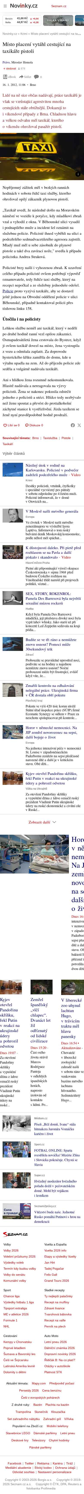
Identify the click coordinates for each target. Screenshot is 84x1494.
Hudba (30, 608)
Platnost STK (53, 1372)
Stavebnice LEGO (18, 1433)
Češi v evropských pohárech (40, 1397)
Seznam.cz (58, 6)
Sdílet (27, 77)
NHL (6, 1326)
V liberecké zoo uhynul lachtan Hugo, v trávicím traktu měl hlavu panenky (71, 1018)
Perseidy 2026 (29, 1390)
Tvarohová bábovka (58, 1314)
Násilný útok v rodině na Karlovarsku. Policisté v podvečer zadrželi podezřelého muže (52, 470)
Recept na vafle (55, 1320)
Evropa (30, 516)
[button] (42, 156)
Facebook (14, 1463)
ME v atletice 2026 (16, 1314)
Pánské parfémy (40, 1447)
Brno (35, 438)
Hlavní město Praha (38, 562)
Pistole (66, 438)
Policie (8, 290)
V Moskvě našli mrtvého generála (52, 511)
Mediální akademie (18, 1467)
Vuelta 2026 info (55, 1250)
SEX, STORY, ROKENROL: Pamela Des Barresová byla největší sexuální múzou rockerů (53, 598)
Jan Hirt (49, 1262)
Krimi (29, 480)
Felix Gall (50, 1274)
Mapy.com (39, 1383)
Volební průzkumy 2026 (19, 1256)
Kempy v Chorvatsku (17, 1342)
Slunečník (41, 1412)
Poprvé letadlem (14, 1348)
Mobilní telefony (57, 1426)
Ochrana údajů (65, 1467)
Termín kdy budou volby (19, 1268)
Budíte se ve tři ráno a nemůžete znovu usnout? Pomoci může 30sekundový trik (51, 644)
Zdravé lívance (54, 1308)
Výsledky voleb (13, 1262)
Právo (6, 62)
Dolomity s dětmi (14, 1372)
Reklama (43, 1463)
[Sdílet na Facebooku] (73, 425)
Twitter (29, 1463)
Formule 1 (10, 1320)
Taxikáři (8, 444)
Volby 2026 (11, 1250)
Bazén (37, 1404)
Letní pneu (67, 1433)
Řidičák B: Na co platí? (59, 1360)
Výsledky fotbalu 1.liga (18, 1302)
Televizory (38, 1440)
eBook (12, 77)
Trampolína (23, 1412)
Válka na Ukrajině (36, 788)
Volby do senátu (14, 1274)
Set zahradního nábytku (23, 1419)
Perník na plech (55, 1326)
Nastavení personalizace (55, 1472)
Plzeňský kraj (34, 700)
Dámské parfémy (45, 1433)
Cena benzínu (51, 1390)
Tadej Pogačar (54, 1268)
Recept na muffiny (56, 1302)
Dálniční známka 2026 (59, 1348)
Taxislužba (50, 438)
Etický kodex (43, 1467)
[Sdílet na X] (79, 425)
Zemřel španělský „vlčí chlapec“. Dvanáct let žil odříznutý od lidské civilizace (41, 1020)
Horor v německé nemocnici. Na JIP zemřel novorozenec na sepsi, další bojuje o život (51, 732)
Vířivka (68, 1419)
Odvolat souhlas (23, 1472)
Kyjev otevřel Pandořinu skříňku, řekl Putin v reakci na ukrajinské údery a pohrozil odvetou (51, 778)
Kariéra (58, 1463)
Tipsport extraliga (15, 1308)
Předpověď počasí (61, 1383)
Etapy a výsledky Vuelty (60, 1256)
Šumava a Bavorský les (19, 1354)
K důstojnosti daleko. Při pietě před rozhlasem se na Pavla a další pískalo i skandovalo (53, 552)
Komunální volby (14, 1280)
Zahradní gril (52, 1419)
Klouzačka (58, 1412)
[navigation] (5, 6)
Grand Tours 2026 (56, 1280)
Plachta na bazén (57, 1404)
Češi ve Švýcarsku (15, 1360)
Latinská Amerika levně (19, 1366)
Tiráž (69, 1463)
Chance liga (11, 1296)
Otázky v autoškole (57, 1366)
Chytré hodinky (59, 1440)
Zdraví (29, 654)
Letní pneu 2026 (55, 1342)
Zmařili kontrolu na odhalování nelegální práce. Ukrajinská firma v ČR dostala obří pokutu (52, 690)
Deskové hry (19, 1440)
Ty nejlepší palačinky (58, 1296)
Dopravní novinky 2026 (60, 1354)
